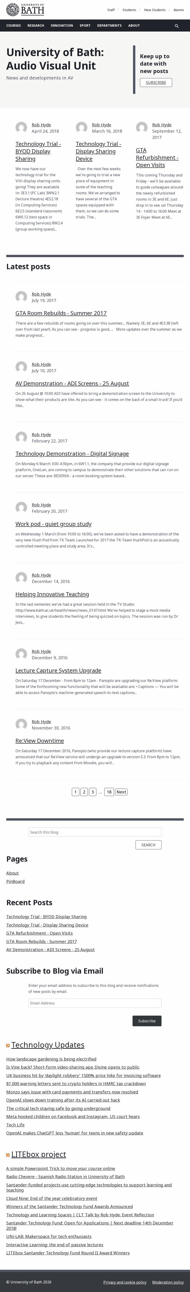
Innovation (62, 25)
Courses (13, 25)
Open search (177, 26)
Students (129, 10)
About (134, 25)
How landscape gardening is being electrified (51, 1059)
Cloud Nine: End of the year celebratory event (51, 1198)
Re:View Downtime (40, 740)
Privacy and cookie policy (124, 1282)
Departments (109, 25)
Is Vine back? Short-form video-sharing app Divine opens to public (72, 1067)
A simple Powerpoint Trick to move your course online (60, 1168)
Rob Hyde (41, 125)
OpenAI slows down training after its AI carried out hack (63, 1100)
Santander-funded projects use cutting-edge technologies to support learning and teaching (89, 1187)
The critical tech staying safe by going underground (58, 1108)
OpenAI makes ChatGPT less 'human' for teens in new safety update (74, 1133)
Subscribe (156, 82)
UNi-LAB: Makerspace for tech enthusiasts (49, 1236)
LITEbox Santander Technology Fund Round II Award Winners (68, 1253)
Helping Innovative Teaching (52, 594)
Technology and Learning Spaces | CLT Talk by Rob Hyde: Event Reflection (80, 1215)
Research (36, 25)
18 (109, 792)
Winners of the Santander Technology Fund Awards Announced (69, 1206)
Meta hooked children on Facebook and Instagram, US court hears (73, 1116)
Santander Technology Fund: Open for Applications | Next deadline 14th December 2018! (89, 1225)
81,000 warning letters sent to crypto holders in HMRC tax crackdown (76, 1083)
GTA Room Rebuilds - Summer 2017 (61, 313)
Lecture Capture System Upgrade (58, 670)
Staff (111, 10)
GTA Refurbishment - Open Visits (157, 157)
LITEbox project (38, 1154)
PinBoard (15, 881)
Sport (85, 25)
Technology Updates (47, 1045)
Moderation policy (168, 1282)
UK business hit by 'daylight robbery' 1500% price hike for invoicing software (83, 1075)
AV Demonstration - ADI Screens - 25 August (72, 383)
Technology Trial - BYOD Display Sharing (38, 151)
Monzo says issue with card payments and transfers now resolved (72, 1092)
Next (121, 792)
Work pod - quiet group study (54, 524)
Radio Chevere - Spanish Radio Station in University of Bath (65, 1176)
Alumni (179, 10)
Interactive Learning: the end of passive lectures (54, 1244)
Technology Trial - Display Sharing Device (98, 151)
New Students (155, 10)
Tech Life (15, 1125)
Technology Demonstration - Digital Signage (72, 453)
